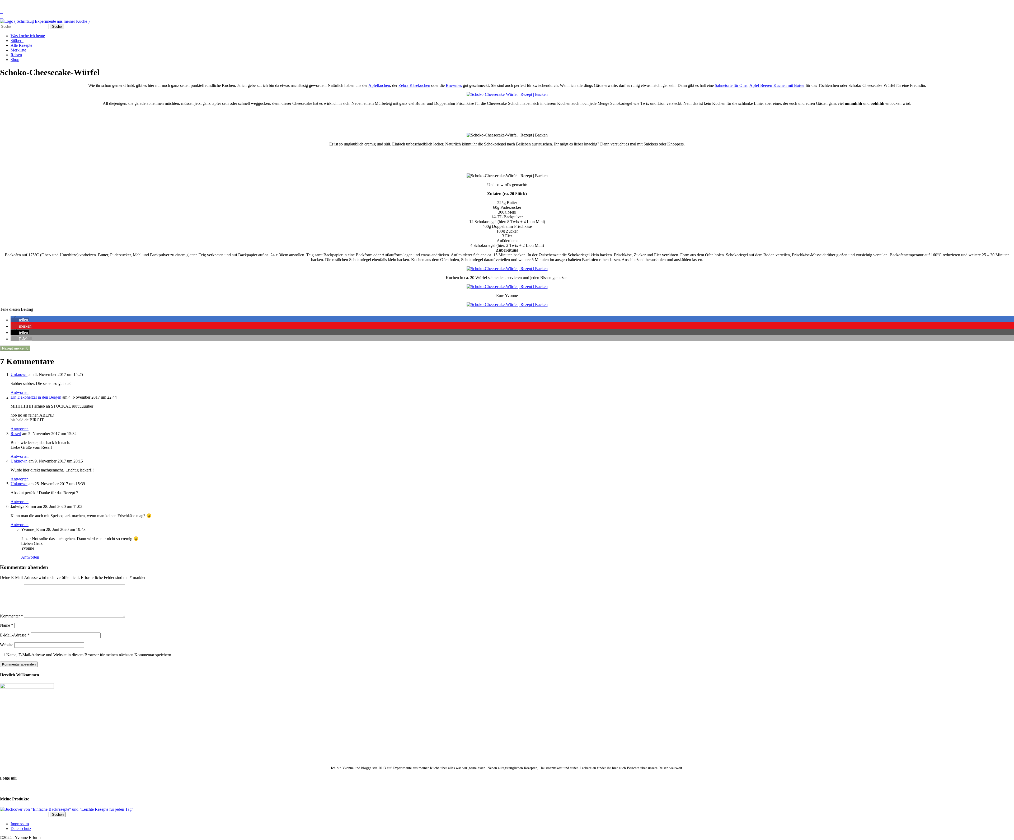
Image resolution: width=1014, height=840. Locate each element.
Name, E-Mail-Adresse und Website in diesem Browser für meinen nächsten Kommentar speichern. (89, 655)
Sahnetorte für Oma (731, 85)
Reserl (16, 433)
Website (6, 645)
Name (6, 625)
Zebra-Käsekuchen (414, 85)
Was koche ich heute (28, 36)
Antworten (20, 392)
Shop (15, 59)
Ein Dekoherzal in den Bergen (36, 397)
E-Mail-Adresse (15, 635)
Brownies (454, 85)
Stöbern (17, 40)
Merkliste (18, 50)
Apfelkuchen (379, 85)
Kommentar (11, 616)
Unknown (19, 374)
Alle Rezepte (21, 45)
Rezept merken (15, 348)
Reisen (16, 55)
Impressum (20, 824)
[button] (20, 320)
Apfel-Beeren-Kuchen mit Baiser (777, 85)
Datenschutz (21, 828)
